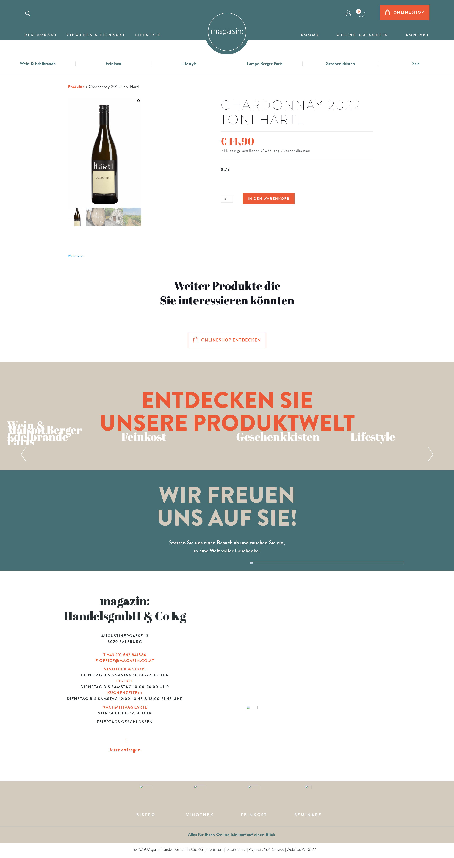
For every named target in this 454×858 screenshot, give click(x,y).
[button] (104, 162)
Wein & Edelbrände (38, 63)
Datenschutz (236, 849)
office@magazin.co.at (126, 660)
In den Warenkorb (269, 198)
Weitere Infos (75, 255)
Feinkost (113, 63)
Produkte (76, 87)
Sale (416, 63)
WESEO (309, 849)
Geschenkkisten (340, 63)
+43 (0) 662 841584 (126, 655)
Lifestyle (189, 63)
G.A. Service (274, 849)
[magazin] (227, 28)
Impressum (214, 849)
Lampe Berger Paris (264, 63)
